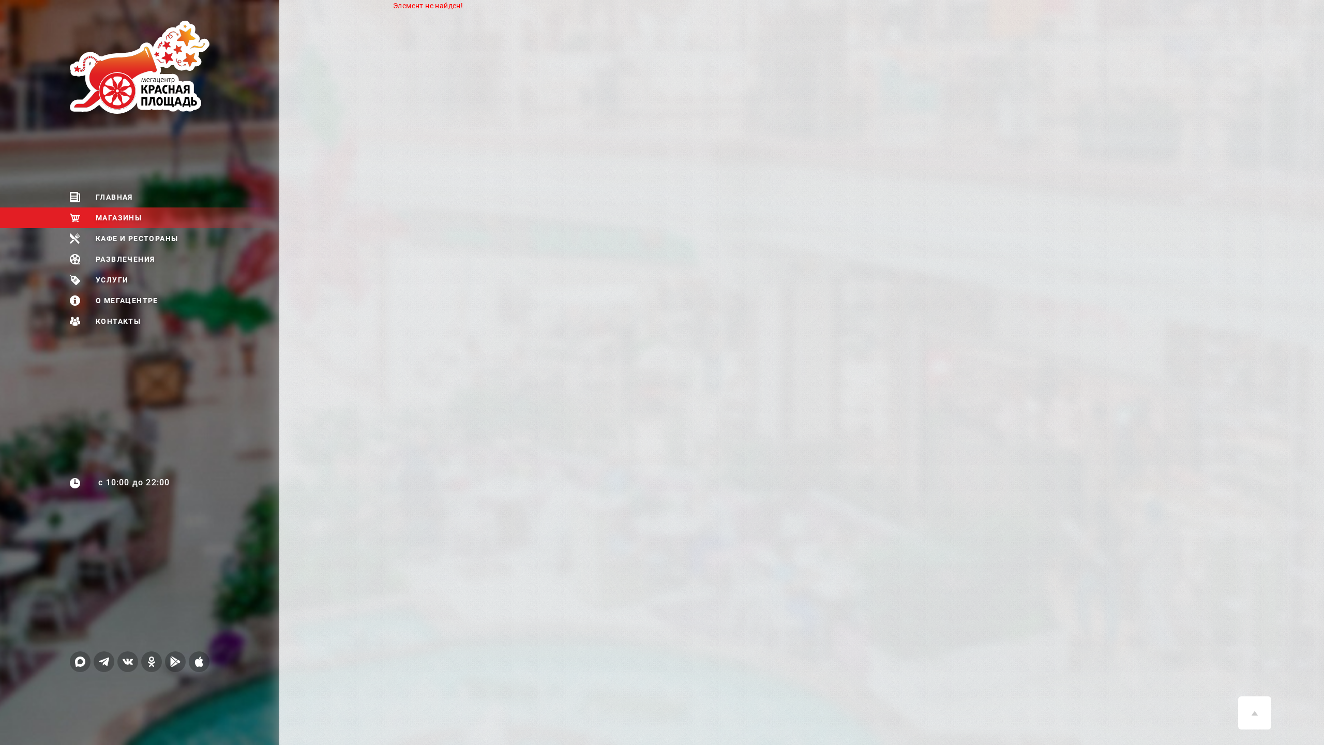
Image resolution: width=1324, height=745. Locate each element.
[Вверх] (1254, 712)
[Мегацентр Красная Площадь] (174, 67)
